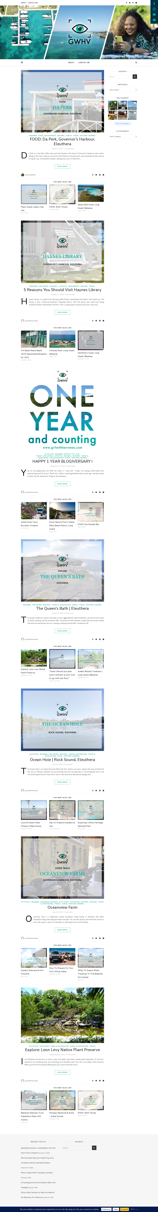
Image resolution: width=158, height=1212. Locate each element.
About (23, 3)
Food (40, 135)
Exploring (43, 286)
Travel (69, 135)
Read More (63, 166)
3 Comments (70, 466)
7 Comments (68, 912)
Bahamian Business (49, 902)
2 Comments (69, 149)
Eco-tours (64, 902)
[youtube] (136, 3)
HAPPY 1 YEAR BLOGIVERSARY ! (62, 461)
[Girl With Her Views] (79, 32)
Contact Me (33, 3)
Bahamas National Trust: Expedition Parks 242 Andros (32, 1116)
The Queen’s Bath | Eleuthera (62, 608)
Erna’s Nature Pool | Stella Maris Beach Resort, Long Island (61, 525)
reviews (61, 135)
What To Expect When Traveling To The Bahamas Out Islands (90, 974)
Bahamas (33, 135)
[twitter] (130, 3)
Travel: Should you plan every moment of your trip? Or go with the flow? (62, 675)
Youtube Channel (88, 135)
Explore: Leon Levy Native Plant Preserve (62, 1049)
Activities (49, 454)
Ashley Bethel (30, 175)
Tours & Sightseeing (61, 605)
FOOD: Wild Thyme (58, 207)
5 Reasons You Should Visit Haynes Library (62, 289)
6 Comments (68, 613)
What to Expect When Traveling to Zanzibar (37, 1173)
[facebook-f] (126, 3)
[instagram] (133, 3)
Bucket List (69, 454)
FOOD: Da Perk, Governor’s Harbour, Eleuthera (62, 142)
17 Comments (71, 1054)
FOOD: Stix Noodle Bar (88, 524)
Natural (67, 456)
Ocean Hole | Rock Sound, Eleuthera (62, 759)
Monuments (74, 286)
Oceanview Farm (62, 907)
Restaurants (50, 135)
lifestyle (63, 286)
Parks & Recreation (78, 754)
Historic (54, 286)
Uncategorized (57, 458)
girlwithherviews (31, 321)
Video (75, 135)
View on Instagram (122, 123)
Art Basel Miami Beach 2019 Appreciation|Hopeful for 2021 (34, 354)
